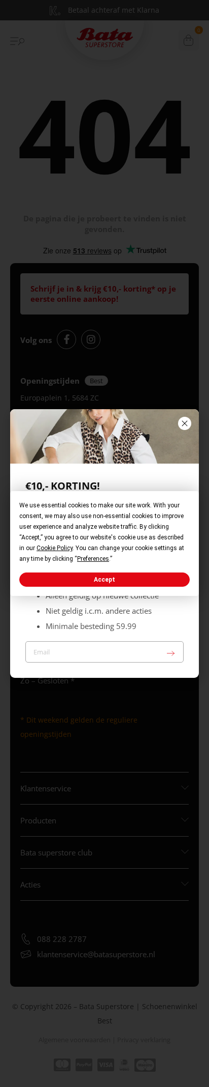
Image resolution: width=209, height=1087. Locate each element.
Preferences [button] (93, 558)
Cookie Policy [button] (55, 548)
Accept (104, 579)
